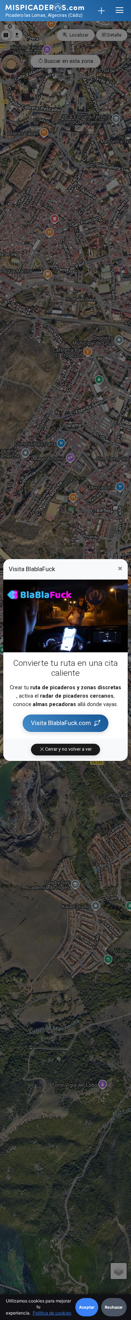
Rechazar (114, 1307)
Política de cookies (52, 1313)
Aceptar (87, 1307)
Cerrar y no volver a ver (68, 749)
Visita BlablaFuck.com (61, 723)
